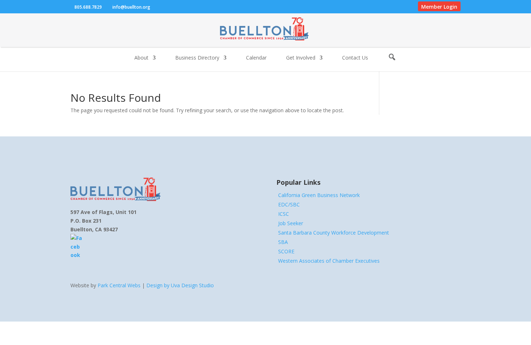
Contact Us (355, 58)
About (141, 58)
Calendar (256, 58)
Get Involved (300, 58)
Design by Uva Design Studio (180, 285)
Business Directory (197, 58)
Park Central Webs (119, 285)
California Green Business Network (319, 195)
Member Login (439, 6)
